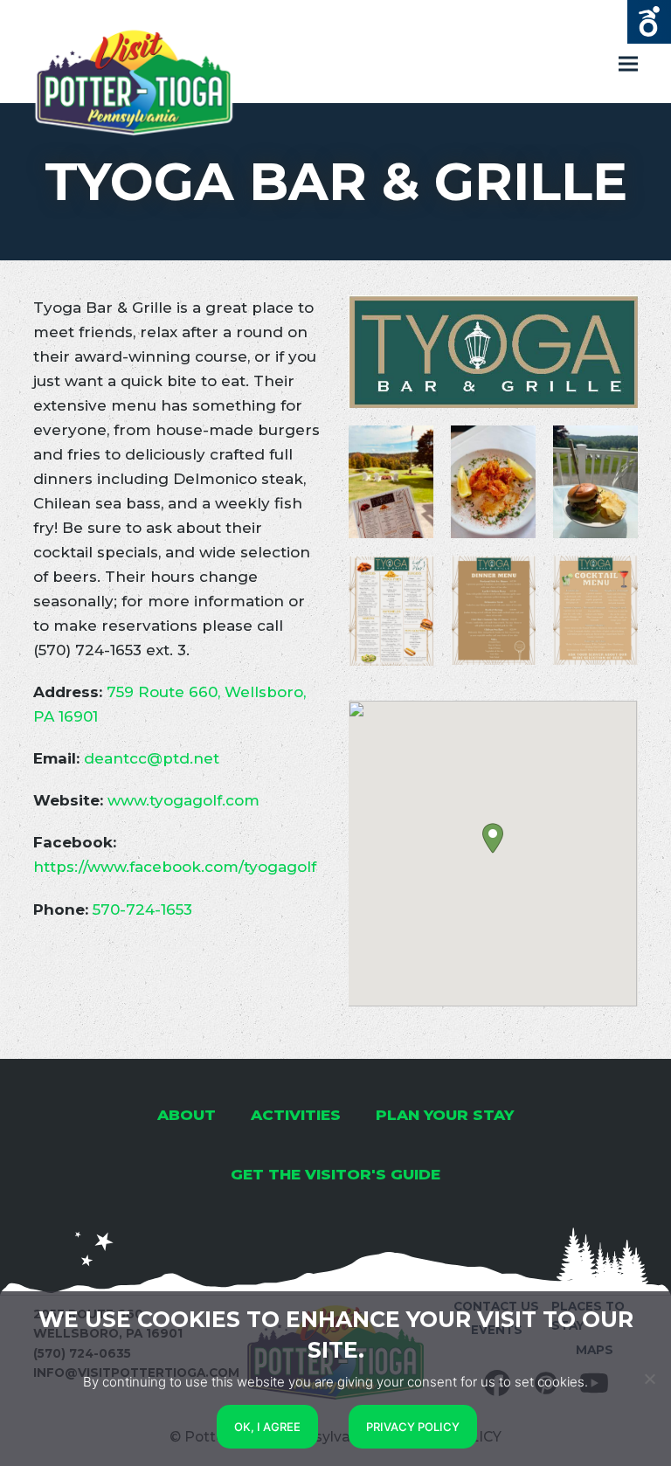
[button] (492, 838)
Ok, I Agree (267, 1427)
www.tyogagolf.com (183, 800)
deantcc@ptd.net (151, 758)
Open (649, 22)
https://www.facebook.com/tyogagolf (174, 866)
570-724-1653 (142, 909)
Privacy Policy (413, 1427)
